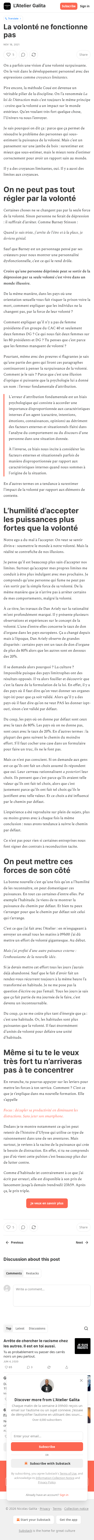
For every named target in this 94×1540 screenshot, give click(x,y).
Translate (13, 18)
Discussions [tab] (37, 1328)
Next (79, 1242)
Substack (25, 1531)
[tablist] (22, 1273)
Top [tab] (8, 1328)
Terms (57, 1509)
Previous (17, 1242)
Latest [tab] (20, 1328)
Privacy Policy (47, 1482)
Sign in (85, 6)
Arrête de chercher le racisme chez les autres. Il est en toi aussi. (35, 1343)
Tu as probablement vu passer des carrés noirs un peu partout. (34, 1354)
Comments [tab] (14, 1273)
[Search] (86, 1328)
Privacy (45, 1509)
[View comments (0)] (23, 54)
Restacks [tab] (32, 1273)
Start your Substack (35, 1520)
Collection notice (76, 1509)
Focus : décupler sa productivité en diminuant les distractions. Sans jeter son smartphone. (40, 1113)
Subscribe (69, 6)
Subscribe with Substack (50, 1463)
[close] (81, 1380)
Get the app (68, 1520)
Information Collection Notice (55, 1478)
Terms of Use (68, 1473)
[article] (47, 1354)
